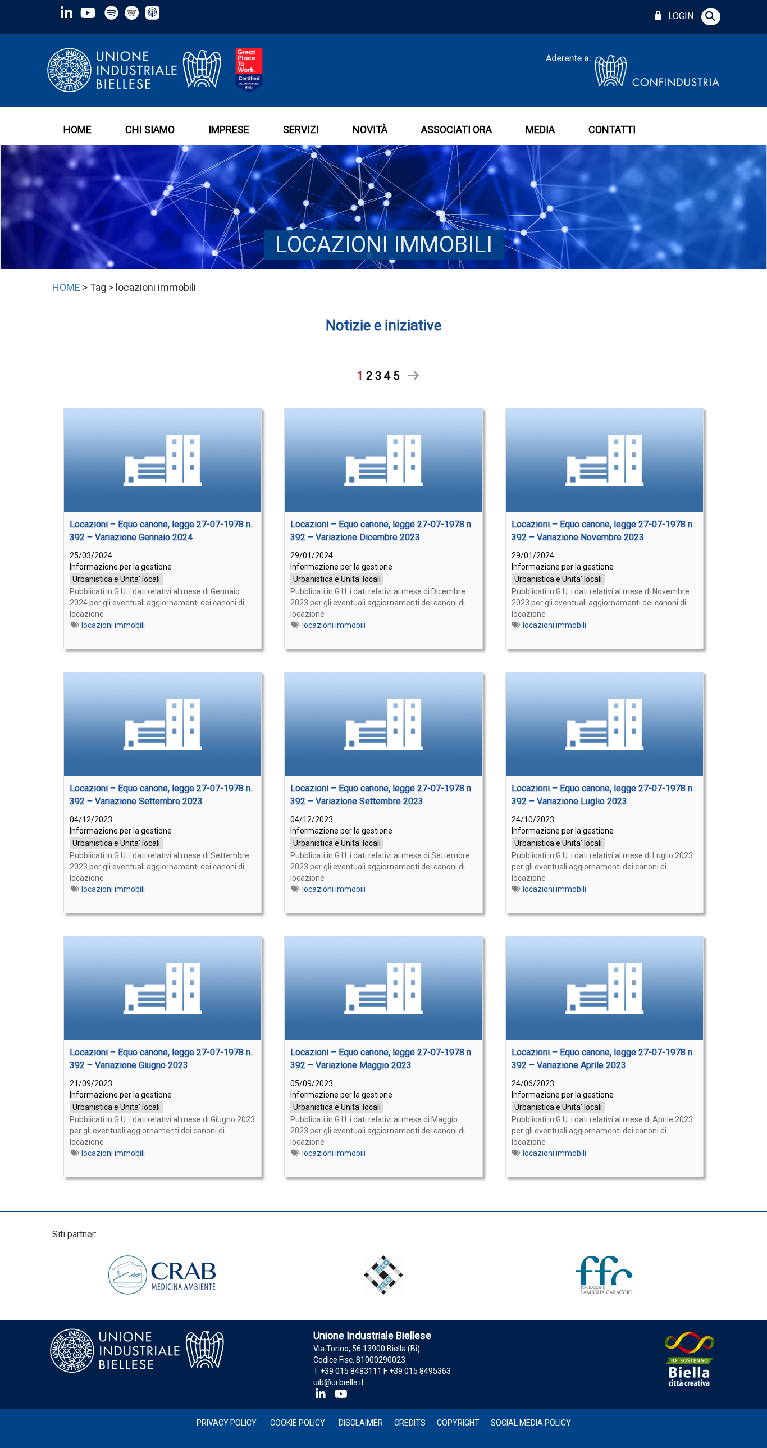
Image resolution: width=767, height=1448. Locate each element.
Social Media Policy (531, 1422)
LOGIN (678, 16)
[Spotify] (111, 12)
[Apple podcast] (153, 12)
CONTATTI (612, 129)
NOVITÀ (370, 129)
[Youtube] (87, 12)
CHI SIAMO (150, 129)
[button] (710, 16)
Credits (410, 1422)
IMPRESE (228, 129)
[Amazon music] (133, 12)
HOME (77, 129)
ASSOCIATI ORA (456, 129)
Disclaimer (361, 1422)
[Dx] (409, 376)
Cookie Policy (297, 1422)
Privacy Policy (227, 1422)
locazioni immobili (113, 625)
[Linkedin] (66, 12)
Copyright (458, 1422)
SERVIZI (301, 129)
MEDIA (540, 129)
